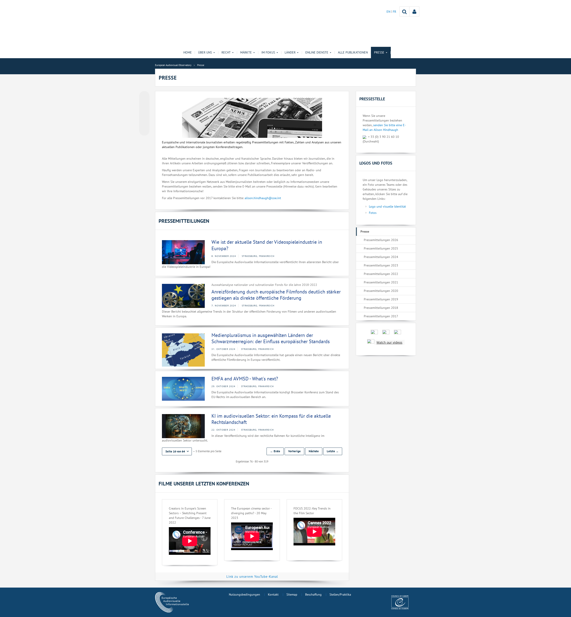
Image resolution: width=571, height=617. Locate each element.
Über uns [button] (205, 52)
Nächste (314, 451)
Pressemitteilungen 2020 (381, 291)
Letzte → (333, 451)
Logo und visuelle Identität (387, 206)
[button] (177, 451)
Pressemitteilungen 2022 (381, 274)
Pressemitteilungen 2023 (381, 265)
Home (187, 52)
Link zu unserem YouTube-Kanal (252, 576)
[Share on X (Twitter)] (144, 105)
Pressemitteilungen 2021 (381, 282)
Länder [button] (290, 52)
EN (389, 12)
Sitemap (291, 594)
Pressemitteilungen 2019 (381, 299)
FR (394, 12)
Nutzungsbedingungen (244, 594)
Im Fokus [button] (268, 52)
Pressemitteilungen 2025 (381, 248)
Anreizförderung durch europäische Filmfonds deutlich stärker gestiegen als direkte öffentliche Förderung (276, 295)
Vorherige (294, 451)
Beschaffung (313, 594)
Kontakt (273, 594)
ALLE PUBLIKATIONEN (353, 52)
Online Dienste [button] (316, 52)
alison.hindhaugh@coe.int (263, 198)
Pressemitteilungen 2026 (381, 240)
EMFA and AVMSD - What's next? (244, 379)
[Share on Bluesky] (144, 96)
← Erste (275, 451)
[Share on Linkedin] (144, 122)
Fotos (373, 213)
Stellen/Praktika (340, 594)
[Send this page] (144, 130)
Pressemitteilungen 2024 (381, 257)
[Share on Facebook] (144, 113)
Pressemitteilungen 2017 (381, 316)
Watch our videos (389, 342)
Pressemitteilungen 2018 (381, 308)
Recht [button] (226, 52)
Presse (364, 231)
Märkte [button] (246, 52)
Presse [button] (379, 52)
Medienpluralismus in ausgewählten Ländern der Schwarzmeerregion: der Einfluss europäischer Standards (270, 338)
